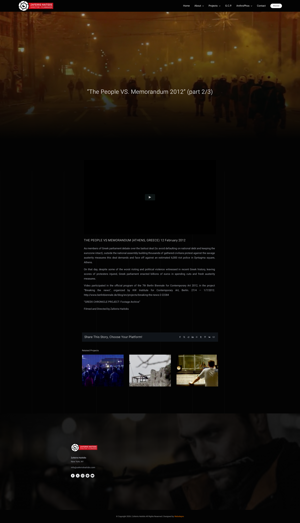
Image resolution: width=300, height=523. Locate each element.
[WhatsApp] (197, 337)
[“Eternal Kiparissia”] (150, 370)
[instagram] (82, 476)
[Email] (214, 337)
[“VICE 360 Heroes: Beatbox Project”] (197, 370)
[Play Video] (150, 197)
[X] (184, 337)
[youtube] (92, 476)
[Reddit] (188, 337)
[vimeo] (87, 476)
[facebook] (73, 476)
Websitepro (179, 516)
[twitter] (78, 476)
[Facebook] (180, 337)
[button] (84, 370)
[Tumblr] (201, 337)
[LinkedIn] (193, 337)
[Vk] (209, 337)
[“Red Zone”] (103, 370)
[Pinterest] (205, 337)
